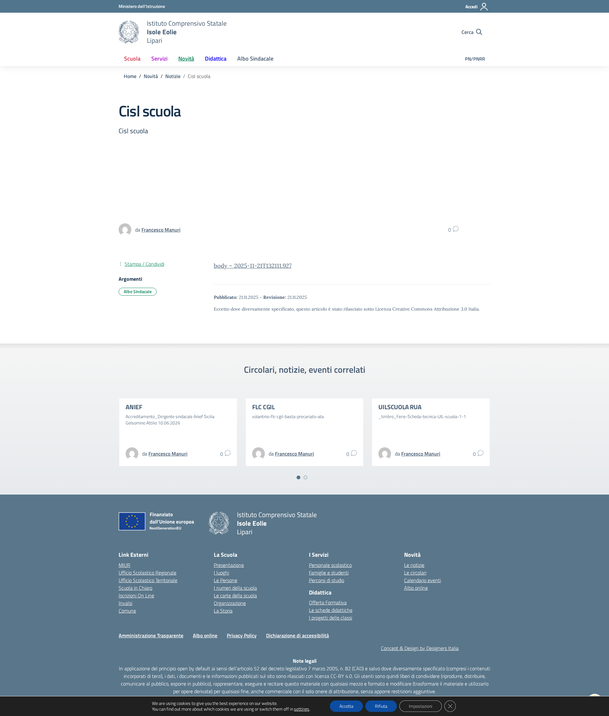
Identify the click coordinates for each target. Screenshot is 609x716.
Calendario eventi (422, 580)
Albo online (416, 588)
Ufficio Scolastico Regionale (147, 572)
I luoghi (221, 572)
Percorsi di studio (326, 580)
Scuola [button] (132, 58)
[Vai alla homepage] (129, 32)
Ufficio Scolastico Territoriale (148, 580)
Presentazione (229, 565)
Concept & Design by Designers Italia (420, 648)
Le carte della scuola (235, 595)
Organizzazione (230, 603)
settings (301, 709)
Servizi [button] (159, 58)
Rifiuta (381, 706)
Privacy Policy (242, 635)
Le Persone (225, 580)
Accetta (346, 706)
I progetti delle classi (330, 617)
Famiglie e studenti (329, 572)
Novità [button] (186, 58)
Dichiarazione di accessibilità (297, 635)
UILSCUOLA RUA (399, 407)
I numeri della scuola (235, 588)
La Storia (223, 610)
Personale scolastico (330, 565)
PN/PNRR (475, 58)
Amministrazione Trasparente (151, 635)
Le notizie (414, 565)
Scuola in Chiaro (135, 588)
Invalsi (125, 603)
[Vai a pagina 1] (298, 477)
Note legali (305, 661)
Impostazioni (420, 706)
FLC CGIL (263, 407)
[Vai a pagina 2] (305, 477)
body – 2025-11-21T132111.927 (252, 265)
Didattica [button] (215, 58)
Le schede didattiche (330, 610)
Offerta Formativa (328, 602)
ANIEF (134, 407)
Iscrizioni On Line (136, 595)
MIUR (124, 565)
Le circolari (415, 572)
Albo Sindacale (255, 58)
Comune (127, 610)
